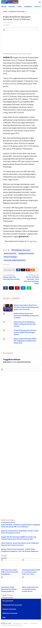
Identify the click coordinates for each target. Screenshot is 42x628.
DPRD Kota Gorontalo (9, 613)
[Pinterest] (28, 270)
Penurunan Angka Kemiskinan (14, 260)
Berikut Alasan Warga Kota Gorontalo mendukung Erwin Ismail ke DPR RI (26, 316)
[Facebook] (18, 270)
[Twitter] (23, 270)
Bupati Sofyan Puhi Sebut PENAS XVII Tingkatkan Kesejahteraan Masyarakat (25, 341)
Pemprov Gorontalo (9, 609)
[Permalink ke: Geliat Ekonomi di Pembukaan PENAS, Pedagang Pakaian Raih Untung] (8, 324)
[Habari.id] (10, 2)
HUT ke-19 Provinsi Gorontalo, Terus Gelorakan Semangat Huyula (31, 279)
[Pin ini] (17, 288)
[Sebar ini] (5, 288)
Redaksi (25, 623)
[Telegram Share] (23, 288)
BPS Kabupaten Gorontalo (21, 250)
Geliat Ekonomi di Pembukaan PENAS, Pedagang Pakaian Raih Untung (25, 324)
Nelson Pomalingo (10, 257)
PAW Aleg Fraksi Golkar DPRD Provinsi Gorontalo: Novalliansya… (9, 572)
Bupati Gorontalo (10, 253)
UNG (3, 617)
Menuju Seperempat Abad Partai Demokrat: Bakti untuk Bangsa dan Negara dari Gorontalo (26, 307)
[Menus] (39, 2)
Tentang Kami (17, 623)
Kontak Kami (34, 623)
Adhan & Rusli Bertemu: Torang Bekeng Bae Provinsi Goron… (30, 589)
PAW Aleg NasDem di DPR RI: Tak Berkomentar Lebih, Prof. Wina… (31, 572)
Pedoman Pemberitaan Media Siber (11, 625)
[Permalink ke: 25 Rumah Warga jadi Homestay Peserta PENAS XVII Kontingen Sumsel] (8, 333)
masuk (13, 362)
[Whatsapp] (28, 288)
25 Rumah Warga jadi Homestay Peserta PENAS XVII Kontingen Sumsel (25, 332)
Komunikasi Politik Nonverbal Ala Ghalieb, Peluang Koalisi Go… (9, 589)
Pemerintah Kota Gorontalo (12, 605)
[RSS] (32, 270)
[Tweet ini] (11, 288)
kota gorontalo (7, 601)
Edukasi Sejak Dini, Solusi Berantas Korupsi (11, 277)
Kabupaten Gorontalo (26, 253)
